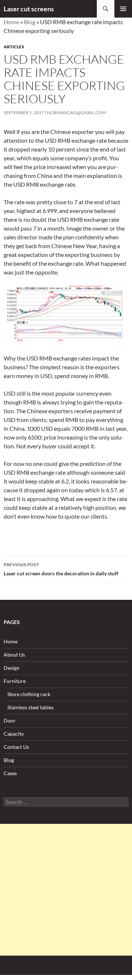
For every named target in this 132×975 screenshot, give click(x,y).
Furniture (15, 681)
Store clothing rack (28, 694)
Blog (29, 21)
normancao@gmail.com (76, 112)
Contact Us (16, 747)
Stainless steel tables (30, 707)
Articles (14, 46)
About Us (14, 654)
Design (11, 668)
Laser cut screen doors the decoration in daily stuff (61, 569)
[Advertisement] (66, 890)
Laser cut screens (29, 9)
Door (10, 720)
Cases (10, 773)
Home (11, 21)
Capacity (14, 734)
